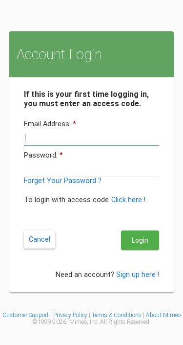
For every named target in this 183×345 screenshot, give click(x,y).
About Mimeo (163, 332)
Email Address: (68, 133)
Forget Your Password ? (81, 190)
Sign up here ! (129, 288)
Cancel (57, 249)
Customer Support (25, 332)
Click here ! (61, 217)
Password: (61, 165)
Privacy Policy (71, 332)
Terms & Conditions (117, 332)
